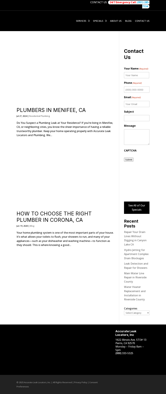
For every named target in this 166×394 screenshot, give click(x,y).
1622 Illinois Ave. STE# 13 (130, 340)
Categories (130, 308)
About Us (116, 20)
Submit (128, 159)
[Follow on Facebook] (114, 359)
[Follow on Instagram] (121, 359)
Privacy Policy (80, 382)
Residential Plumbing (39, 116)
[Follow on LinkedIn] (140, 359)
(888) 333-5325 (124, 353)
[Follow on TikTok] (134, 359)
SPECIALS (98, 20)
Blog (128, 20)
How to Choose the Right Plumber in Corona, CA (54, 216)
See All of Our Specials (136, 207)
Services (81, 20)
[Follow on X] (114, 366)
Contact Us (142, 20)
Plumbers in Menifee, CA (51, 110)
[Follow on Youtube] (127, 359)
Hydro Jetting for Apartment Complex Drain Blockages (136, 254)
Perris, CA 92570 (125, 343)
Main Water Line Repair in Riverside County (135, 277)
